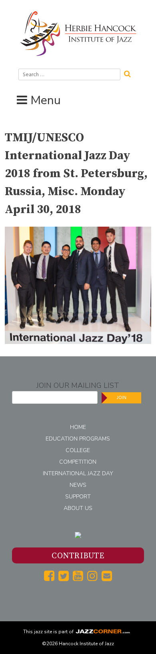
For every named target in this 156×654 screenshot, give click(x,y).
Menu (45, 100)
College (78, 450)
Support (78, 496)
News (78, 485)
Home (78, 427)
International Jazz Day (78, 473)
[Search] (130, 73)
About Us (78, 508)
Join (121, 397)
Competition (77, 462)
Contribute (78, 556)
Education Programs (78, 439)
